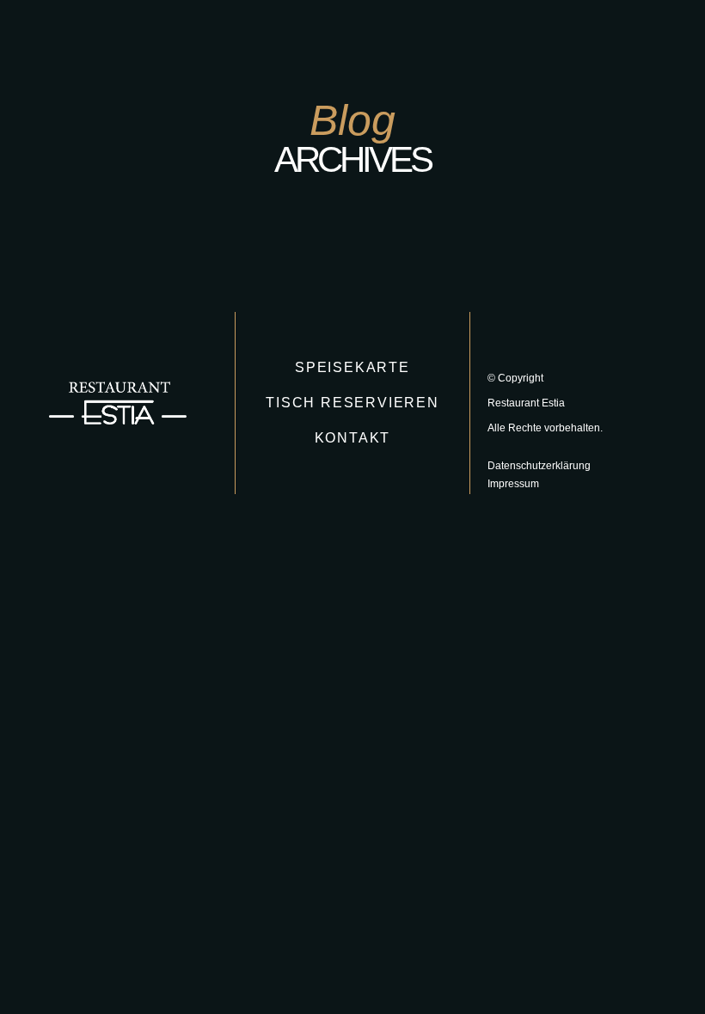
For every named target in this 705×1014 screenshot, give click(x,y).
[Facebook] (622, 49)
